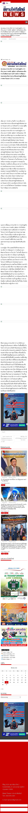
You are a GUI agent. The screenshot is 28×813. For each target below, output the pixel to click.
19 (14, 680)
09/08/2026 (4, 477)
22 (25, 680)
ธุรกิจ (2, 512)
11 (10, 677)
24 (6, 682)
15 (25, 677)
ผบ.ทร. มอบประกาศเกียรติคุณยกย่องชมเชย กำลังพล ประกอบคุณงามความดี (6, 439)
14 (22, 677)
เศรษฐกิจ (3, 432)
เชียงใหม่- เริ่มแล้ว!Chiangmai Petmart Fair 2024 (21, 438)
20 (18, 680)
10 (6, 677)
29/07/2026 (4, 541)
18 (10, 680)
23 (2, 682)
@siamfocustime (12, 39)
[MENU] (26, 22)
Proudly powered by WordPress (8, 808)
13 (18, 677)
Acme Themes (15, 810)
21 (22, 680)
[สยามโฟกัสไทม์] (2, 22)
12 (14, 677)
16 (2, 680)
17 (6, 680)
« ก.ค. (2, 689)
